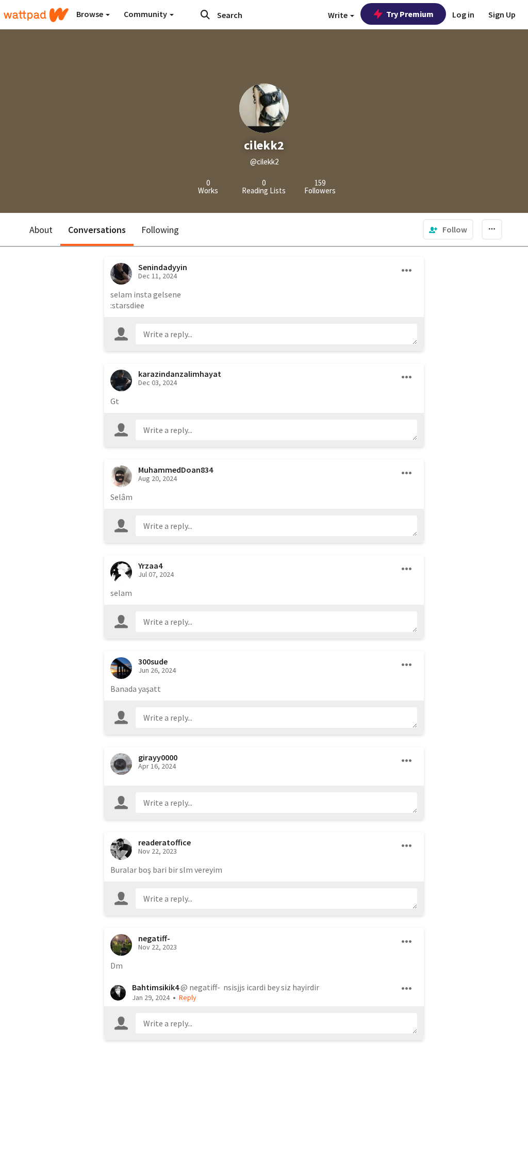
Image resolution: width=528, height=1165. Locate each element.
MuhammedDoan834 (175, 469)
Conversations (97, 230)
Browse (90, 14)
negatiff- (154, 938)
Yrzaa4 (150, 565)
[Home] (36, 15)
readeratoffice (164, 842)
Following (160, 230)
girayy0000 (157, 757)
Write (338, 15)
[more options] (407, 270)
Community (146, 14)
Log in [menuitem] (463, 14)
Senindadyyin (162, 267)
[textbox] (276, 334)
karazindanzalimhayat (179, 374)
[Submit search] (205, 14)
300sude (153, 661)
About (41, 230)
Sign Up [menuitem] (502, 14)
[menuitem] (448, 229)
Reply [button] (187, 997)
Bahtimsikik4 (155, 987)
